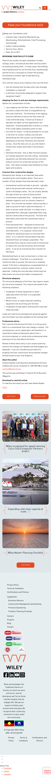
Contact (10, 627)
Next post (11, 396)
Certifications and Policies (18, 592)
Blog (9, 623)
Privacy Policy (13, 585)
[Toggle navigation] (44, 8)
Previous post (40, 396)
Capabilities (12, 597)
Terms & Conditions (15, 589)
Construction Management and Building (24, 604)
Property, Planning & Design (20, 611)
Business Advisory (16, 601)
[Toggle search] (40, 8)
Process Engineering (17, 608)
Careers (10, 616)
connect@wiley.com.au (11, 369)
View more (25, 565)
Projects (10, 620)
